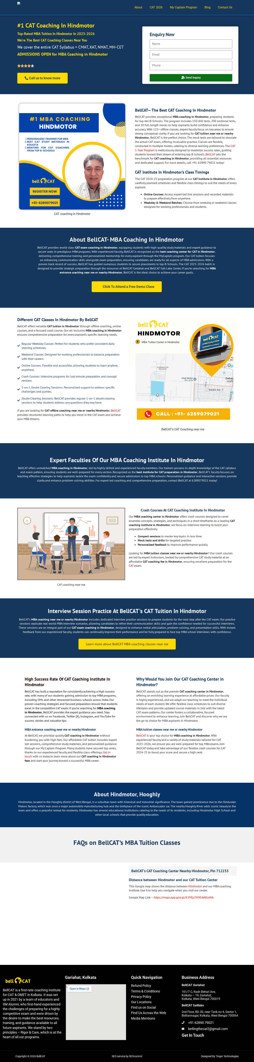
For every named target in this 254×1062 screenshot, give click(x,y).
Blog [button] (207, 7)
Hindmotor (195, 886)
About (138, 7)
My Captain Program (183, 7)
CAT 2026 (156, 7)
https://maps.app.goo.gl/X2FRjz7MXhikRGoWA (183, 897)
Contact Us (225, 7)
